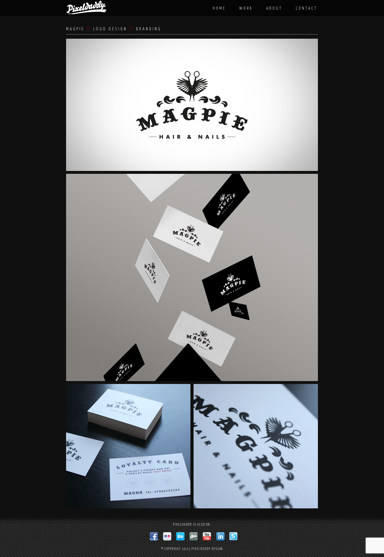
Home (219, 8)
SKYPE (234, 536)
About (274, 8)
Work (246, 8)
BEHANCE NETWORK (180, 536)
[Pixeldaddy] (86, 7)
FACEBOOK (154, 536)
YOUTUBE (207, 536)
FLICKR (167, 536)
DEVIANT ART (194, 536)
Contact (306, 8)
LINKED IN (220, 536)
